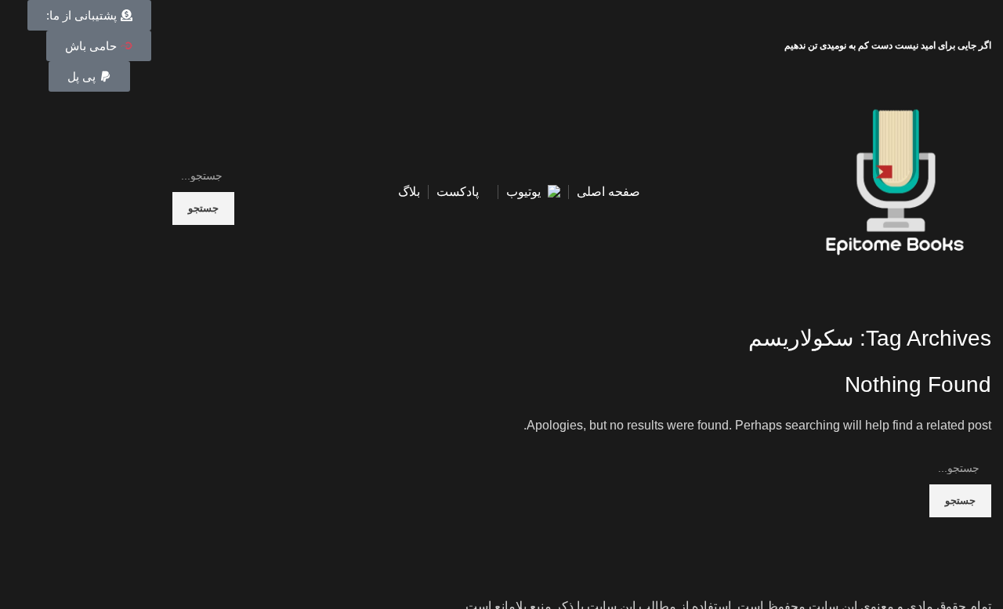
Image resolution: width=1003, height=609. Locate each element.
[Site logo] (895, 191)
